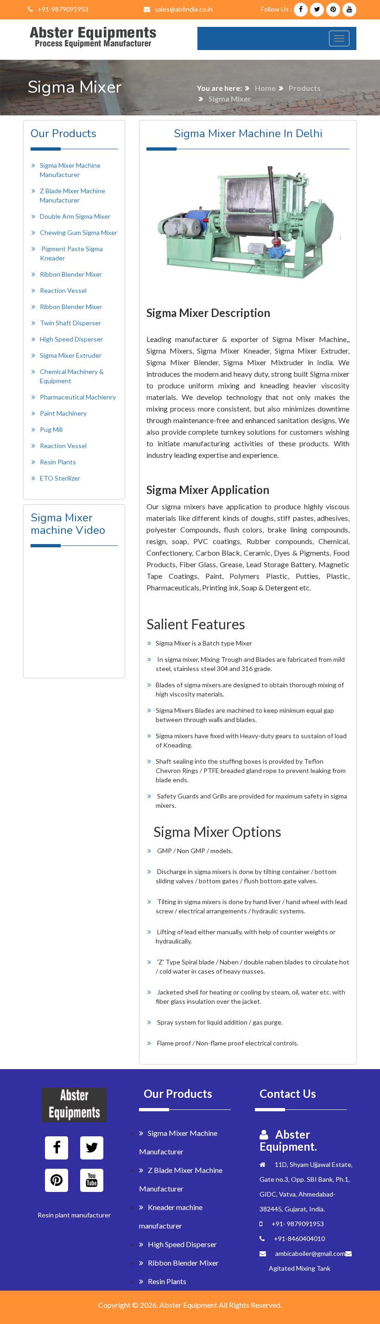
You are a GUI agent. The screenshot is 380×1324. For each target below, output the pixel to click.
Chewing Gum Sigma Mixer (78, 232)
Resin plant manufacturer (74, 1215)
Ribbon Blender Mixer (71, 274)
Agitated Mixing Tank (299, 1268)
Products (305, 87)
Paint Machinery (63, 413)
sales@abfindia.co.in (184, 9)
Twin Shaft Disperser (70, 323)
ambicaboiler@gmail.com (310, 1253)
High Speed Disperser (71, 339)
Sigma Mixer (230, 98)
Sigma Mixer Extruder (70, 355)
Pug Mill (51, 429)
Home (265, 87)
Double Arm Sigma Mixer (75, 216)
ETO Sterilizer (60, 478)
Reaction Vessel (63, 290)
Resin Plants (58, 462)
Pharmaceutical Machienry (78, 397)
